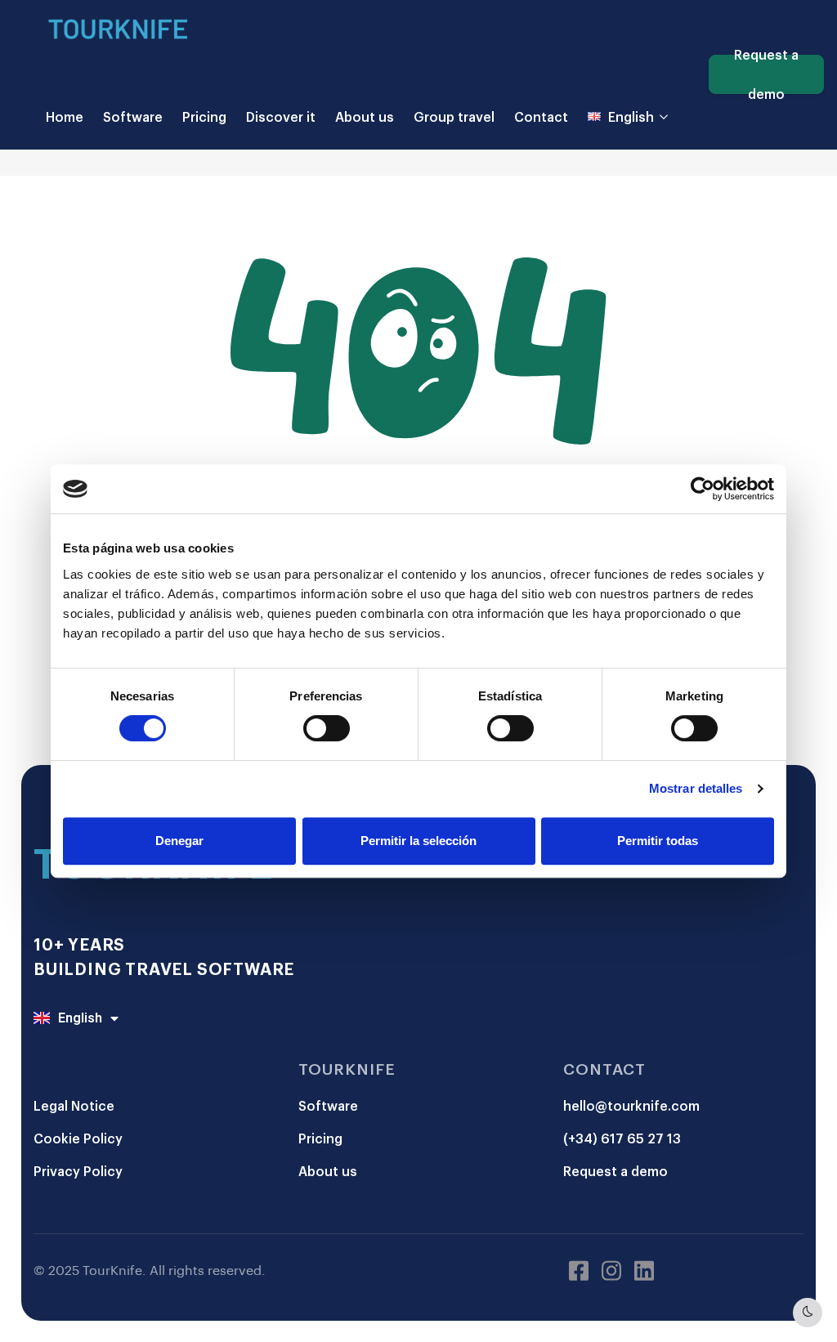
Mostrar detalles (696, 788)
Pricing (204, 116)
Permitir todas (657, 841)
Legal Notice (74, 1105)
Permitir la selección (418, 841)
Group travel (454, 116)
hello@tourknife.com (631, 1105)
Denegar (179, 841)
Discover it (281, 116)
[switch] (326, 728)
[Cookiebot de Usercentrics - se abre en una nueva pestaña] (702, 488)
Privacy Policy (78, 1171)
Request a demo (766, 74)
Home (64, 116)
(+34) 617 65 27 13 (622, 1138)
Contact (541, 116)
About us (364, 116)
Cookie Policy (78, 1138)
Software (133, 116)
